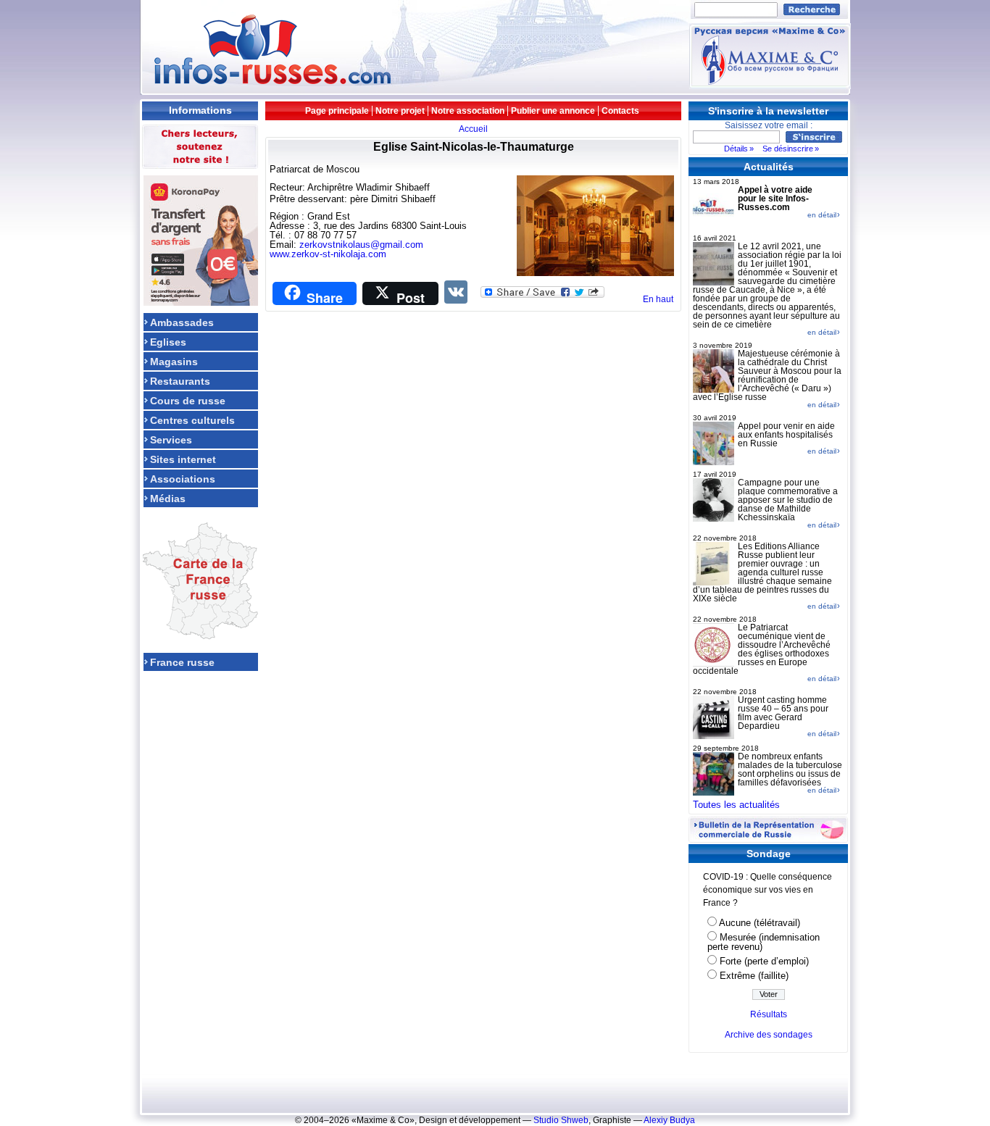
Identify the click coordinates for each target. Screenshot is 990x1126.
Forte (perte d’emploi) (764, 961)
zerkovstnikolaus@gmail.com (361, 244)
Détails (736, 148)
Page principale (337, 111)
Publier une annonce (553, 111)
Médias (168, 498)
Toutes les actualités (736, 804)
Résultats (768, 1014)
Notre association (467, 111)
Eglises (168, 341)
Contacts (620, 111)
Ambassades (182, 322)
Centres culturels (192, 419)
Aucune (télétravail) (759, 922)
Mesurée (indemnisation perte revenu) (763, 942)
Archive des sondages (768, 1035)
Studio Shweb (560, 1120)
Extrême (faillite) (754, 975)
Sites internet (183, 459)
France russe (182, 661)
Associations (182, 478)
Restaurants (180, 380)
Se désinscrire (787, 148)
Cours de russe (187, 400)
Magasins (174, 361)
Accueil (473, 128)
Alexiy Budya (669, 1120)
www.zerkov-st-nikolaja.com (328, 254)
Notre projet (400, 111)
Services (171, 439)
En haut (658, 299)
